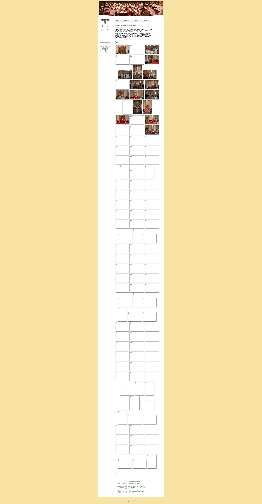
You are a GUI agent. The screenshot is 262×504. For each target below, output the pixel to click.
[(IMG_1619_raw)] (137, 154)
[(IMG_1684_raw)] (152, 198)
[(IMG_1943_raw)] (125, 409)
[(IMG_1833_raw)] (149, 306)
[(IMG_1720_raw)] (152, 218)
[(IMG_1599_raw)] (122, 134)
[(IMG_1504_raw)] (137, 53)
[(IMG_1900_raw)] (122, 360)
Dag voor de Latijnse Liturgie (134, 483)
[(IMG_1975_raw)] (122, 443)
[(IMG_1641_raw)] (125, 178)
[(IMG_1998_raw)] (152, 468)
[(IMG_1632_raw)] (137, 164)
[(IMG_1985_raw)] (122, 453)
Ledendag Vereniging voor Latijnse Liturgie (136, 484)
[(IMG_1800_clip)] (137, 282)
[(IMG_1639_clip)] (152, 164)
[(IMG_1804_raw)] (152, 282)
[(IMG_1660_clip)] (137, 188)
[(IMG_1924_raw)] (137, 380)
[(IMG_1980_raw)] (137, 443)
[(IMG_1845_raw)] (135, 321)
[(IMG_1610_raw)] (137, 144)
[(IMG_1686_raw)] (122, 208)
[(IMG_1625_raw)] (152, 154)
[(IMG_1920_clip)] (122, 380)
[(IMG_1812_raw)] (137, 292)
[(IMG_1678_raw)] (137, 198)
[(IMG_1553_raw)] (122, 99)
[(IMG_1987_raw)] (137, 453)
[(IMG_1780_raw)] (122, 272)
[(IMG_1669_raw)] (152, 188)
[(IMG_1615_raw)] (122, 154)
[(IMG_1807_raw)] (122, 292)
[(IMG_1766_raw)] (137, 262)
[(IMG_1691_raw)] (137, 208)
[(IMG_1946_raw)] (135, 409)
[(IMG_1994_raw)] (125, 468)
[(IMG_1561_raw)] (152, 99)
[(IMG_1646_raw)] (137, 178)
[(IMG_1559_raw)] (137, 99)
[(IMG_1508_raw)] (152, 53)
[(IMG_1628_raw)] (122, 164)
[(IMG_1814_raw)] (152, 292)
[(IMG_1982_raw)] (152, 443)
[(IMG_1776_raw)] (152, 262)
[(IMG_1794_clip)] (152, 272)
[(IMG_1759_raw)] (137, 252)
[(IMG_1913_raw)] (137, 370)
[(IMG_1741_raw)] (149, 242)
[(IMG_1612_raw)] (152, 144)
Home (117, 20)
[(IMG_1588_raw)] (122, 124)
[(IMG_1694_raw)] (122, 218)
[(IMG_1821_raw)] (125, 306)
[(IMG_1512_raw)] (122, 64)
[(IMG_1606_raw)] (122, 144)
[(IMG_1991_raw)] (152, 453)
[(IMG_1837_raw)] (122, 321)
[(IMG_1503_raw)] (122, 53)
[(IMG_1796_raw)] (122, 282)
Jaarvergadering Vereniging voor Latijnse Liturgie (137, 491)
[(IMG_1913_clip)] (122, 370)
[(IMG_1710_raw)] (137, 218)
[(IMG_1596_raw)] (152, 124)
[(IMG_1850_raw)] (149, 321)
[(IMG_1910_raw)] (152, 360)
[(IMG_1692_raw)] (152, 208)
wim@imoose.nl (105, 36)
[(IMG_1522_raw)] (152, 64)
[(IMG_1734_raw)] (125, 242)
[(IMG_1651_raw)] (149, 178)
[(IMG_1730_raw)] (152, 228)
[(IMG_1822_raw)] (137, 306)
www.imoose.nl (105, 37)
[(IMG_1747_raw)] (122, 252)
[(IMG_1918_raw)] (152, 370)
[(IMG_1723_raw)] (122, 228)
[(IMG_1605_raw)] (152, 134)
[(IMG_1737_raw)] (137, 242)
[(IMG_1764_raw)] (122, 262)
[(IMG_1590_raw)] (137, 124)
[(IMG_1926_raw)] (152, 380)
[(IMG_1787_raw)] (137, 272)
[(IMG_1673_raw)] (122, 198)
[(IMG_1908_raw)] (137, 360)
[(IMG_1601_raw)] (137, 134)
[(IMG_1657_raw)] (122, 188)
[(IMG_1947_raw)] (147, 409)
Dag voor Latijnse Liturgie (133, 490)
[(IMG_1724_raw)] (137, 228)
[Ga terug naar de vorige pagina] (116, 474)
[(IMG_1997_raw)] (139, 468)
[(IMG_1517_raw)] (137, 64)
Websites (126, 20)
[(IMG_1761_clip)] (152, 252)
